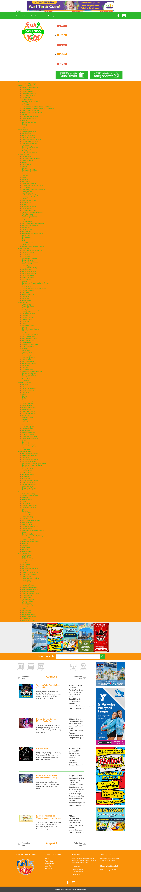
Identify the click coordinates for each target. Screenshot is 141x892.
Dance (24, 400)
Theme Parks (26, 235)
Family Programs (27, 406)
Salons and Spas (27, 218)
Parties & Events (23, 302)
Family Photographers (28, 137)
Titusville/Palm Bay (77, 11)
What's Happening (23, 553)
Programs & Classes (24, 383)
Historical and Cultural (28, 411)
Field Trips (25, 176)
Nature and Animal (27, 425)
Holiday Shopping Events (29, 588)
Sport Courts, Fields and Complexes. (33, 224)
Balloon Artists (26, 308)
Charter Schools (27, 89)
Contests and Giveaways (29, 561)
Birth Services (26, 256)
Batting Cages (26, 164)
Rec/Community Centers (29, 216)
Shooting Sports (27, 528)
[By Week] (31, 666)
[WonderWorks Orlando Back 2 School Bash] (26, 691)
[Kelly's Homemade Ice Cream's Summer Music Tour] (26, 818)
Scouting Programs (28, 434)
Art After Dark (42, 748)
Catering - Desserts (28, 317)
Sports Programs (23, 492)
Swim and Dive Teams (29, 538)
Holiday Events (26, 576)
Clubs (24, 394)
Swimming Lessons (28, 540)
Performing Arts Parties (29, 363)
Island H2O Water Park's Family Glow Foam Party (46, 776)
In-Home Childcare (27, 99)
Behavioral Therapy (28, 252)
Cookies (24, 327)
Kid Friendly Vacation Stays (30, 195)
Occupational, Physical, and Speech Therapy (35, 283)
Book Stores (25, 457)
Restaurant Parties (27, 369)
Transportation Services (29, 122)
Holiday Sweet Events (28, 591)
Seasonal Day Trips (28, 605)
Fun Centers (26, 181)
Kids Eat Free (26, 476)
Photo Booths (26, 365)
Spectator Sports (27, 222)
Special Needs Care (28, 294)
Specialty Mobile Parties (29, 375)
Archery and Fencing (28, 494)
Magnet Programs (27, 103)
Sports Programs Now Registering (32, 536)
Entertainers (25, 333)
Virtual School (26, 126)
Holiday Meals (26, 580)
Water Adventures (27, 243)
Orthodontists (26, 285)
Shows (24, 609)
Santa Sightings (27, 603)
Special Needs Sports (28, 534)
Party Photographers (28, 358)
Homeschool (26, 97)
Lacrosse (25, 519)
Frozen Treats (26, 473)
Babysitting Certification (29, 388)
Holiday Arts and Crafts (29, 574)
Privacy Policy (49, 863)
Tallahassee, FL (78, 872)
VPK (23, 128)
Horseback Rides (27, 191)
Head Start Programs (28, 95)
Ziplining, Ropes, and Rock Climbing (33, 247)
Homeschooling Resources (30, 141)
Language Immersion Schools (31, 101)
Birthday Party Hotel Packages (31, 310)
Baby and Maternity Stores (30, 453)
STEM (24, 440)
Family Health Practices (29, 273)
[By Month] (21, 666)
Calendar (25, 16)
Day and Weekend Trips (29, 172)
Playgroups (25, 145)
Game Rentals (26, 342)
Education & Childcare (25, 86)
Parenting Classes (27, 429)
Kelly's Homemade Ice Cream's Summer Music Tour (48, 816)
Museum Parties (27, 352)
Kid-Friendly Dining (28, 475)
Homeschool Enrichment (29, 413)
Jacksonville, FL (78, 869)
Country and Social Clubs (29, 170)
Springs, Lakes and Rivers (30, 225)
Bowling (24, 166)
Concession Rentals (28, 325)
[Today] (41, 666)
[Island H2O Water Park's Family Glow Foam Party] (26, 778)
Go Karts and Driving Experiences (32, 185)
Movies (24, 204)
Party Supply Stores (28, 361)
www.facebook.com (75, 830)
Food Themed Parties (28, 337)
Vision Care (25, 298)
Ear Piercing (25, 467)
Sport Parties (26, 377)
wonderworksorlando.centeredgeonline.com (84, 706)
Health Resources (23, 248)
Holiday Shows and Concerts (31, 589)
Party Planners (26, 360)
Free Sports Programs (29, 507)
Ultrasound (25, 296)
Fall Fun (24, 566)
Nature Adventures (27, 208)
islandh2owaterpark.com (77, 803)
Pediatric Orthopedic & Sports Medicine (34, 289)
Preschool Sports (27, 524)
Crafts (24, 398)
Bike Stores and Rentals (29, 455)
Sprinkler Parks (26, 227)
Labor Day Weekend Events (30, 593)
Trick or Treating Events (29, 616)
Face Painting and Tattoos (30, 335)
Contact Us (48, 868)
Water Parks (25, 245)
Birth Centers (26, 254)
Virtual (24, 448)
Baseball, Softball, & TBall (30, 496)
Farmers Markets (27, 471)
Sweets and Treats (27, 486)
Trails (23, 241)
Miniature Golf (26, 202)
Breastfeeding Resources (29, 258)
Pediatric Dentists (27, 287)
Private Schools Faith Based (30, 111)
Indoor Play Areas (27, 193)
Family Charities (27, 133)
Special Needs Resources (30, 147)
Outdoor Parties (27, 354)
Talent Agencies (27, 151)
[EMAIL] (83, 666)
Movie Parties (26, 350)
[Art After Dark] (26, 754)
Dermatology (26, 266)
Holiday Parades (27, 582)
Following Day (78, 677)
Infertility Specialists (28, 277)
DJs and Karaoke (27, 331)
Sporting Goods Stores (29, 484)
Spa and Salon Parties (29, 373)
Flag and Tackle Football (29, 505)
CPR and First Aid (27, 264)
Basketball (25, 497)
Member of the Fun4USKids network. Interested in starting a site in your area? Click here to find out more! (84, 860)
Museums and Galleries (29, 206)
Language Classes (27, 417)
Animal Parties (26, 304)
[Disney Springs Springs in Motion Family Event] (26, 723)
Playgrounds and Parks (29, 210)
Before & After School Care (30, 88)
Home (18, 16)
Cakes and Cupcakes (28, 314)
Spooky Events (26, 611)
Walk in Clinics (26, 300)
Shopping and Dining (24, 452)
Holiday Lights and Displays (30, 578)
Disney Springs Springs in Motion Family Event (47, 719)
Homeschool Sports (28, 515)
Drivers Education (27, 404)
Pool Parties (25, 367)
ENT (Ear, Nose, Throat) (29, 268)
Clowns (24, 323)
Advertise (42, 16)
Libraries (24, 199)
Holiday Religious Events (29, 584)
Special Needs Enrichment (30, 438)
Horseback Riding (27, 517)
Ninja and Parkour (27, 522)
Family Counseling (27, 270)
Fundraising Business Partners (31, 139)
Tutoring (24, 124)
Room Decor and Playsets (30, 480)
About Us (48, 866)
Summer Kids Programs (29, 444)
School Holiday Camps (29, 84)
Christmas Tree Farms (29, 559)
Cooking (24, 396)
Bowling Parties (26, 312)
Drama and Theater (28, 402)
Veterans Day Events (28, 620)
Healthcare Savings (28, 275)
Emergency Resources (29, 132)
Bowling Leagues (27, 499)
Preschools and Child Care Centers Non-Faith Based (38, 109)
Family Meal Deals (27, 469)
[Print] (73, 666)
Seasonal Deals (27, 607)
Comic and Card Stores (29, 461)
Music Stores (26, 478)
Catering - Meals (27, 319)
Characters (25, 321)
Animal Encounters (27, 160)
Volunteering (26, 450)
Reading (24, 114)
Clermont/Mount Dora (106, 11)
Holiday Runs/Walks (28, 586)
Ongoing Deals (26, 597)
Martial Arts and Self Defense (31, 520)
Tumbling (25, 543)
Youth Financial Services (29, 153)
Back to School (26, 557)
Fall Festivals (26, 565)
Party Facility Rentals (28, 356)
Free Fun (25, 179)
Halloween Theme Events (30, 572)
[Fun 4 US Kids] (33, 32)
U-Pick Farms (26, 618)
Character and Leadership (30, 390)
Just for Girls (26, 415)
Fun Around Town (23, 155)
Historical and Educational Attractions (33, 189)
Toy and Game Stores (28, 490)
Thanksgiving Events (28, 614)
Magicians (25, 348)
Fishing (24, 178)
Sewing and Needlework (29, 436)
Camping (25, 168)
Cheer (24, 501)
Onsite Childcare (27, 105)
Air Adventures (26, 156)
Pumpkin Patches (27, 601)
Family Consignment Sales (30, 568)
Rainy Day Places (27, 214)
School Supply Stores (28, 482)
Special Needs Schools (29, 118)
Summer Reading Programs (30, 446)
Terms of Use (49, 861)
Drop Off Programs (27, 91)
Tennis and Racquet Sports (30, 542)
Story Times (25, 442)
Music (24, 423)
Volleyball (25, 545)
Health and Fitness (27, 513)
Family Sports (26, 503)
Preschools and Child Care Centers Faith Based (36, 107)
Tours (24, 239)
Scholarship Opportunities (30, 116)
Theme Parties (26, 379)
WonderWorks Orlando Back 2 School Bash (48, 686)
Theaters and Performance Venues (32, 233)
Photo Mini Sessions (28, 599)
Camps (20, 82)
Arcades (24, 162)
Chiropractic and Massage (30, 262)
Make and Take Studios (29, 201)
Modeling (25, 421)
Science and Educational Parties (32, 371)
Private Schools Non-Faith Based (32, 112)
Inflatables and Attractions (30, 344)
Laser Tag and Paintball (29, 197)
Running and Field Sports (30, 526)
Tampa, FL (76, 867)
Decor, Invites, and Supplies (30, 329)
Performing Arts (27, 430)
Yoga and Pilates (27, 551)
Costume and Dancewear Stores (32, 465)
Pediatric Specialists (28, 291)
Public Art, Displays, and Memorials (32, 212)
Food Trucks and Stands (29, 338)
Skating (24, 220)
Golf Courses (26, 187)
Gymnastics (25, 511)
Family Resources (23, 130)
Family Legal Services (28, 135)
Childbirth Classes (27, 260)
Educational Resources (29, 93)
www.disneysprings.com (77, 735)
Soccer (24, 532)
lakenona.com (73, 762)
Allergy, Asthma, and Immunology (32, 250)
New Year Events (27, 595)
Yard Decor (25, 381)
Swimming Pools (27, 229)
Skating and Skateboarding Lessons (33, 530)
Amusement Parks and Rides (31, 158)
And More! (76, 874)
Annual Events (26, 555)
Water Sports (26, 547)
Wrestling (25, 549)
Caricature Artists (27, 315)
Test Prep (25, 120)
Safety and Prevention (28, 432)
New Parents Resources (29, 143)
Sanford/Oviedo (48, 11)
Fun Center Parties (28, 340)
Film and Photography (28, 407)
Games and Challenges (29, 183)
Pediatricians (26, 293)
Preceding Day (26, 677)
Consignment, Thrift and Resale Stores (34, 463)
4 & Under (25, 384)
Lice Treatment (26, 279)
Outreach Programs (28, 427)
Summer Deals (26, 612)
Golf (23, 509)
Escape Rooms (26, 174)
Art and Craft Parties (28, 306)
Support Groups (27, 149)
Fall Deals (25, 563)
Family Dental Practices (29, 271)
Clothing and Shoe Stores (30, 459)
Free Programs (26, 409)
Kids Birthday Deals (28, 346)
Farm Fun (25, 570)
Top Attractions (26, 237)
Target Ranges (26, 231)
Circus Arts (25, 392)
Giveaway (51, 16)
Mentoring (25, 419)
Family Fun (80, 708)
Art (23, 386)
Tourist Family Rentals (29, 488)
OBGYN (24, 281)
